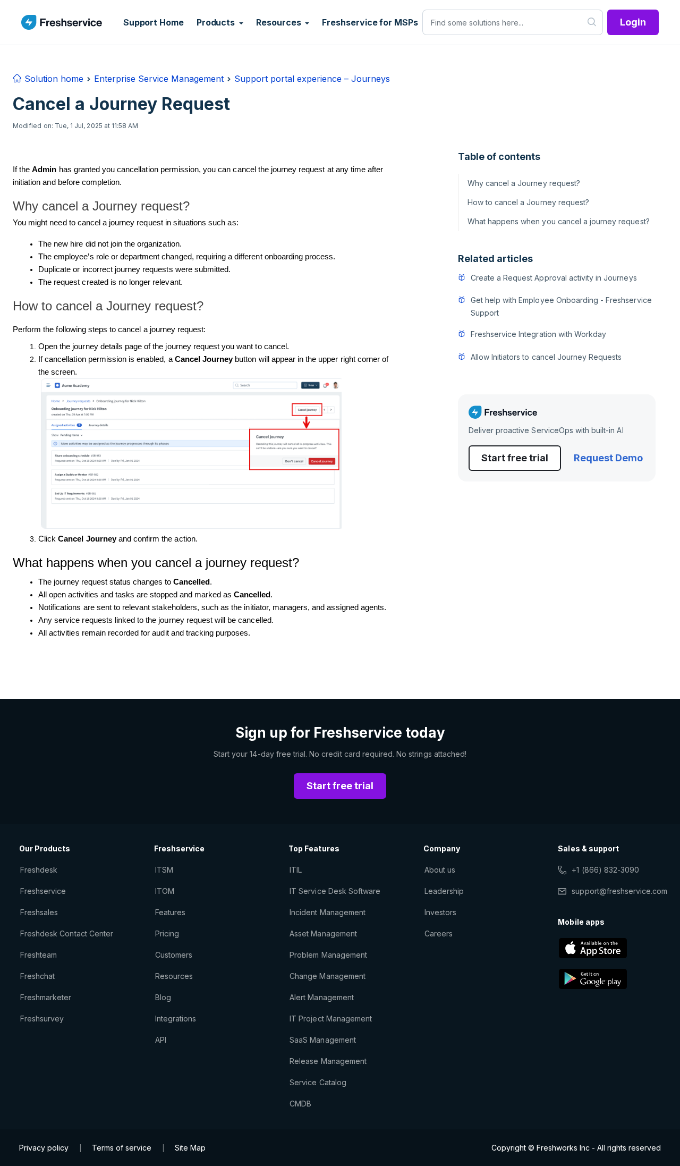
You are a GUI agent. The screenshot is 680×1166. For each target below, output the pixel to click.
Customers (173, 954)
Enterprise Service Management (159, 78)
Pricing (167, 933)
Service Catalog (318, 1082)
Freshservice (43, 890)
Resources (174, 976)
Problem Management (328, 954)
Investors (440, 912)
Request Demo (608, 457)
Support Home (153, 22)
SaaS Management (323, 1039)
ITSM (164, 869)
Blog (163, 997)
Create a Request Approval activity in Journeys (554, 277)
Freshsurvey (42, 1018)
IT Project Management (331, 1018)
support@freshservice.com (619, 890)
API (160, 1039)
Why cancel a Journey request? (524, 183)
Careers (438, 933)
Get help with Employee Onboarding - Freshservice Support (561, 306)
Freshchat (37, 976)
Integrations (175, 1018)
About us (439, 869)
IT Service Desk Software (335, 890)
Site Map (190, 1147)
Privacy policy (44, 1147)
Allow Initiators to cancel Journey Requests (546, 356)
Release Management (328, 1061)
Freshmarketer (46, 997)
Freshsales (39, 912)
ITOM (164, 890)
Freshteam (38, 954)
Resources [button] (279, 22)
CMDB (300, 1103)
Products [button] (217, 22)
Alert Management (322, 997)
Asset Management (323, 933)
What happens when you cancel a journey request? (559, 221)
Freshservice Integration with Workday (538, 334)
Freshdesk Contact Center (66, 933)
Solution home (52, 78)
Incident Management (328, 912)
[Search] (592, 22)
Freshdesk (38, 869)
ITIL (296, 869)
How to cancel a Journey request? (528, 202)
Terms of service (121, 1147)
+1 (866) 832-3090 (605, 869)
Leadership (444, 890)
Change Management (328, 976)
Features (170, 912)
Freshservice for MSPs (370, 22)
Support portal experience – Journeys (312, 78)
